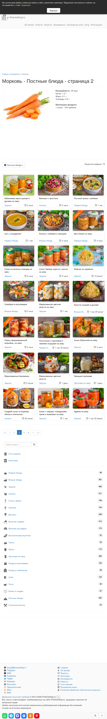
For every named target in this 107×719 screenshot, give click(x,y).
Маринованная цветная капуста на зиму (50, 305)
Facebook (11, 675)
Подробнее (25, 5)
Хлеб (55, 577)
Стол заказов (14, 453)
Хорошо (54, 10)
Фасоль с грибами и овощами (52, 233)
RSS (9, 692)
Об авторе (29, 24)
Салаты (42, 205)
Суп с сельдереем (12, 233)
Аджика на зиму (81, 411)
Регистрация (96, 24)
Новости (39, 24)
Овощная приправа (83, 376)
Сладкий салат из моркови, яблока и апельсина (16, 413)
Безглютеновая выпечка (55, 535)
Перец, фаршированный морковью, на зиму (15, 341)
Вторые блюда (45, 240)
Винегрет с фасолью (48, 198)
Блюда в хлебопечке (55, 570)
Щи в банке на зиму (83, 233)
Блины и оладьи (55, 591)
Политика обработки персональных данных (80, 689)
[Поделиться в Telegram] (11, 715)
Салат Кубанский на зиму (85, 340)
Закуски (7, 205)
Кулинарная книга (75, 24)
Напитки (55, 507)
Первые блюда (80, 205)
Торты (55, 542)
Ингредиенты (60, 24)
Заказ (77, 214)
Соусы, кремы (55, 500)
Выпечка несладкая (55, 528)
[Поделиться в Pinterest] (36, 715)
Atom (9, 689)
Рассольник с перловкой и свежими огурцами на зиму (51, 342)
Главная (5, 74)
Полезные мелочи (55, 604)
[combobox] (17, 444)
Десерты (55, 514)
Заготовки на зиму (82, 383)
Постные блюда (14, 165)
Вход (87, 24)
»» (38, 432)
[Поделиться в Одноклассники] (30, 715)
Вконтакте (11, 684)
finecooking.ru (17, 17)
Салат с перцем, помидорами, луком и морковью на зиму (53, 413)
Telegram (11, 670)
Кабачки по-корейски (83, 269)
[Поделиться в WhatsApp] (4, 715)
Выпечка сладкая (55, 521)
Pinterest (11, 681)
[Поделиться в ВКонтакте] (24, 715)
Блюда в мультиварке (55, 563)
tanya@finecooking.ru (16, 667)
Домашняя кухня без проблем (16, 696)
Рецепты (48, 24)
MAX (9, 673)
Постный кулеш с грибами (86, 198)
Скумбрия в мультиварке (15, 304)
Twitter (10, 678)
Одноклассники (14, 687)
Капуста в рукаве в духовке (86, 304)
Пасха (55, 549)
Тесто (55, 584)
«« (5, 432)
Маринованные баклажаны (16, 376)
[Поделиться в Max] (17, 715)
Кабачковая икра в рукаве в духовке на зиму (17, 199)
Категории (13, 460)
